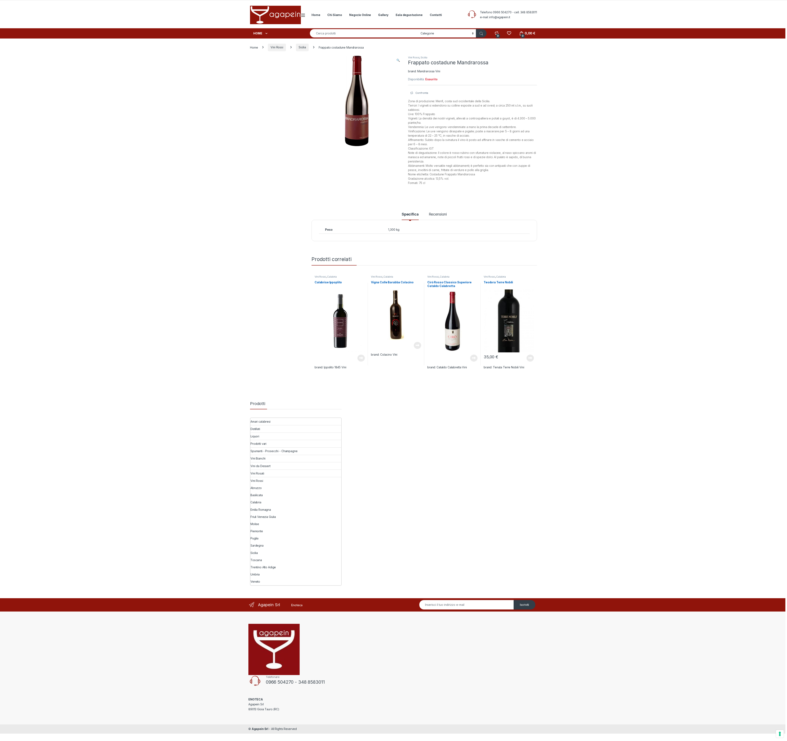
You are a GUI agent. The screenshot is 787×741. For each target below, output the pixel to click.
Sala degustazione (409, 15)
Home (316, 15)
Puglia (254, 538)
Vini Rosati (257, 473)
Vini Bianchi (257, 458)
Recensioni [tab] (438, 214)
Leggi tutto (361, 358)
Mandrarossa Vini (428, 71)
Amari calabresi (260, 421)
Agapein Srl (260, 729)
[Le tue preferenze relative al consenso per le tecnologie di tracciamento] (780, 734)
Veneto (255, 581)
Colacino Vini (388, 354)
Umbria (255, 574)
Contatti (436, 15)
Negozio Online (360, 15)
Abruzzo (256, 488)
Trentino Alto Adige (263, 567)
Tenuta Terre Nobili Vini (508, 367)
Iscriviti (524, 604)
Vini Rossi (277, 47)
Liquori (254, 436)
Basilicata (256, 495)
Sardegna (257, 545)
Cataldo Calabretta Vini (452, 367)
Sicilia (302, 47)
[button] (398, 60)
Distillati (255, 429)
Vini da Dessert (260, 466)
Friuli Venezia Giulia (263, 517)
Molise (254, 524)
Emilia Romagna (260, 509)
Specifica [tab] (410, 214)
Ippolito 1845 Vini (335, 367)
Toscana (256, 560)
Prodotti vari (258, 443)
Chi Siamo (334, 15)
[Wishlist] (509, 33)
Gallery (383, 15)
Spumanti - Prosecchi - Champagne (274, 451)
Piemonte (256, 531)
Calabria (332, 276)
